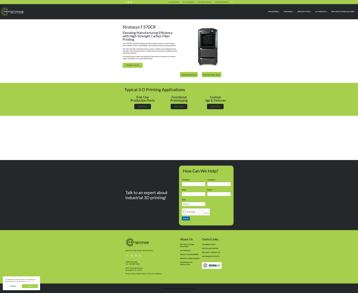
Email (184, 190)
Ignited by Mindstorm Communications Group (179, 288)
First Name (186, 180)
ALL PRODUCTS (185, 250)
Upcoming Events (209, 244)
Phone (210, 190)
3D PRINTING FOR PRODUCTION (186, 263)
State (184, 200)
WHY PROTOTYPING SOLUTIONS (187, 246)
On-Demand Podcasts (210, 256)
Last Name (211, 180)
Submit (186, 218)
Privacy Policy (131, 274)
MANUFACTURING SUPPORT (190, 258)
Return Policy (141, 274)
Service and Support (210, 248)
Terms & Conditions (154, 274)
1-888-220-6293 (131, 262)
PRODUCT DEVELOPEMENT (189, 254)
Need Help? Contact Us (211, 252)
